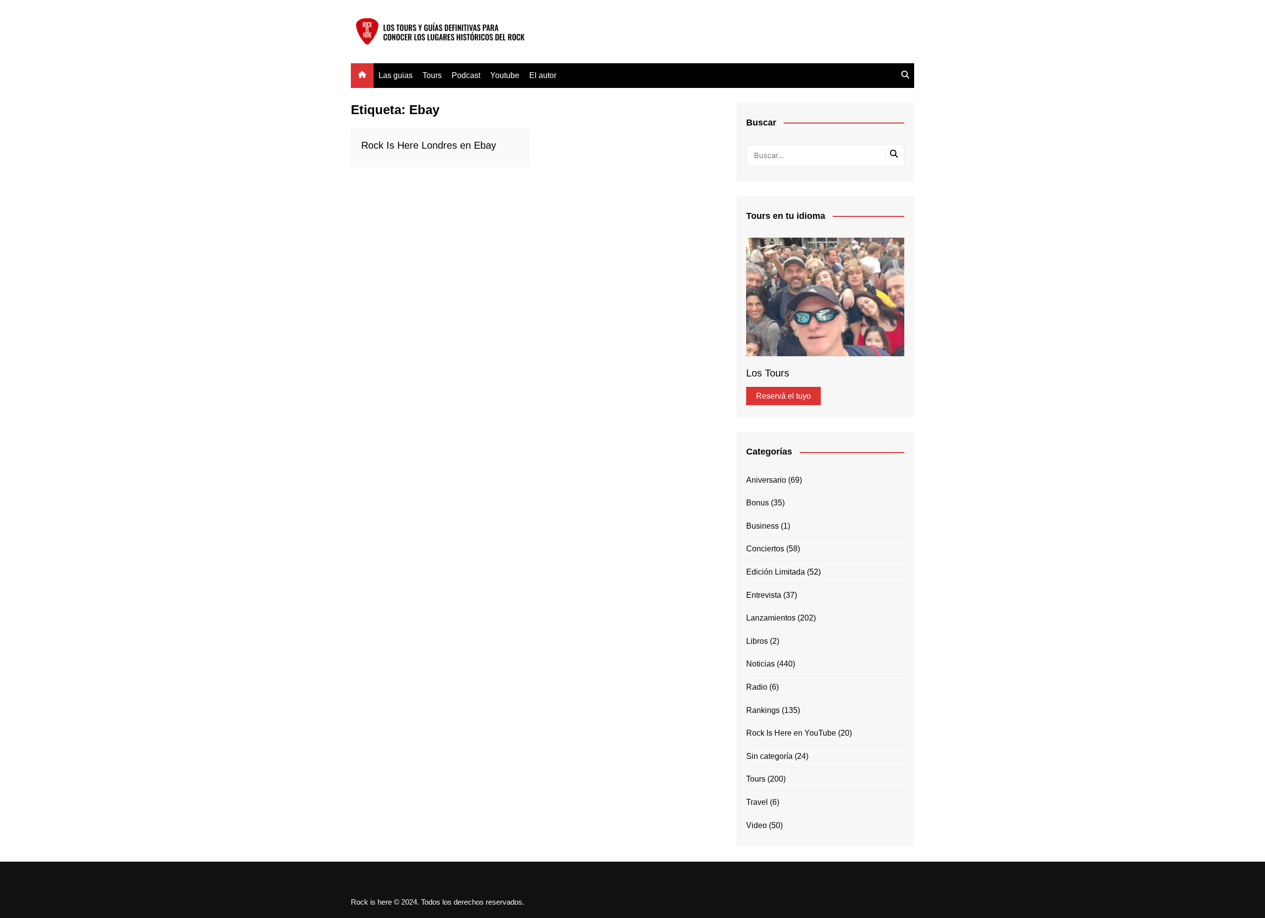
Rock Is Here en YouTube (791, 733)
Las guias (396, 75)
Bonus (757, 503)
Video (756, 825)
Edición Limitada (775, 572)
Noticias (760, 664)
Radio (756, 687)
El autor (542, 75)
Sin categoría (769, 756)
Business (762, 526)
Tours (432, 75)
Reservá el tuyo (783, 396)
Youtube (504, 75)
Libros (757, 641)
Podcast (466, 75)
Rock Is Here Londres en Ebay (428, 145)
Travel (757, 802)
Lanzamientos (771, 618)
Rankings (763, 710)
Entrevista (763, 595)
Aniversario (766, 480)
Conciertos (765, 548)
